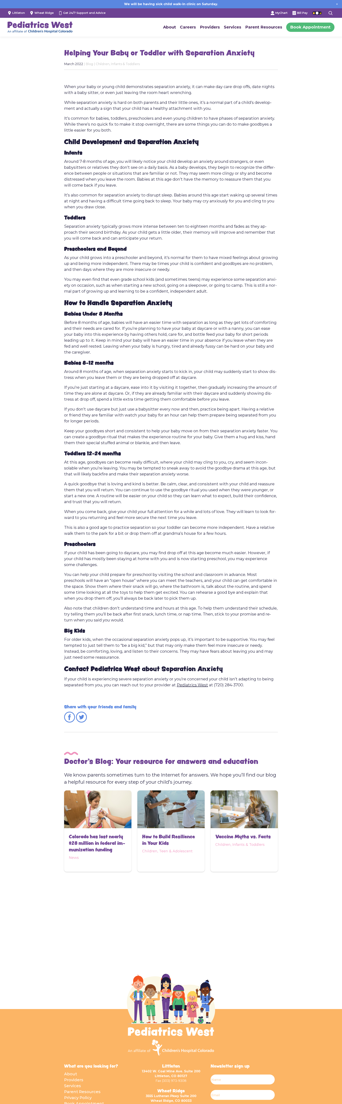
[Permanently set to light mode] (313, 13)
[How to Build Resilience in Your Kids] (171, 809)
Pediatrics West (192, 685)
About (169, 27)
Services (232, 27)
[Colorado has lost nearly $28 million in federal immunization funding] (97, 809)
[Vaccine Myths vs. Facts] (244, 809)
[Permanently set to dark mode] (320, 13)
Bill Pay (302, 13)
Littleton (18, 13)
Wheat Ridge (44, 13)
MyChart (281, 13)
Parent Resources (263, 27)
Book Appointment (310, 27)
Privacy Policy (78, 1097)
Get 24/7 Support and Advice (83, 13)
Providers (210, 27)
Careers (188, 27)
